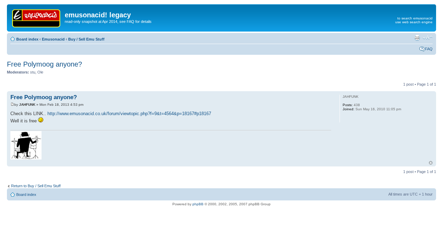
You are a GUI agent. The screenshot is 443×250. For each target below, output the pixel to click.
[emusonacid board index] (37, 17)
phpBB (198, 204)
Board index (27, 39)
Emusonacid (53, 39)
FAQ (429, 49)
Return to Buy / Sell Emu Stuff (36, 186)
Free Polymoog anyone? (44, 64)
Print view (417, 38)
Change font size (428, 38)
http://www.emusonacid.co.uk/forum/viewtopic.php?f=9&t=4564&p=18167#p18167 (129, 113)
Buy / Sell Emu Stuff (86, 39)
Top (431, 163)
